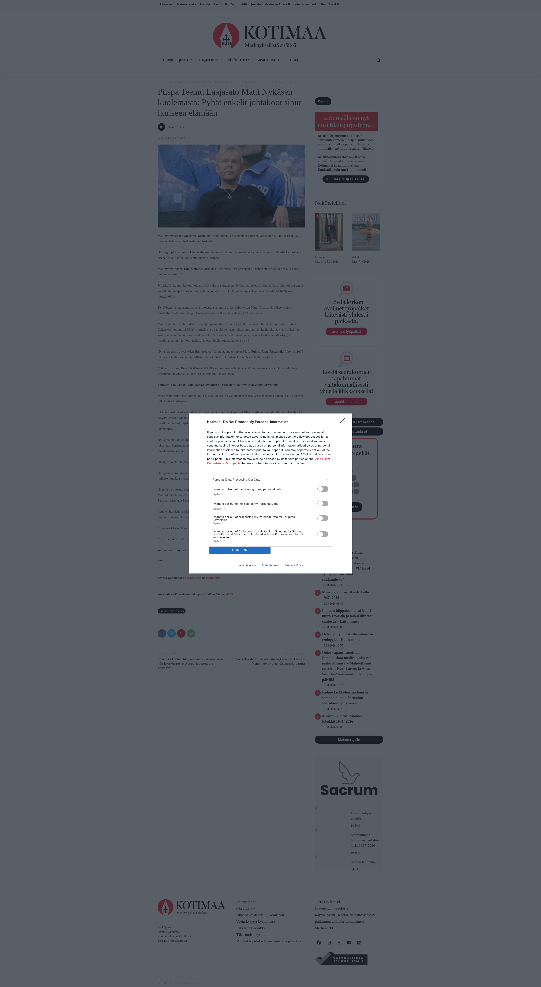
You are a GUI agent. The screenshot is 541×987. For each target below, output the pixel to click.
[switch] (322, 489)
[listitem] (270, 479)
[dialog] (270, 493)
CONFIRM (240, 550)
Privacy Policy (294, 565)
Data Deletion (247, 565)
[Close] (344, 422)
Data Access (270, 565)
